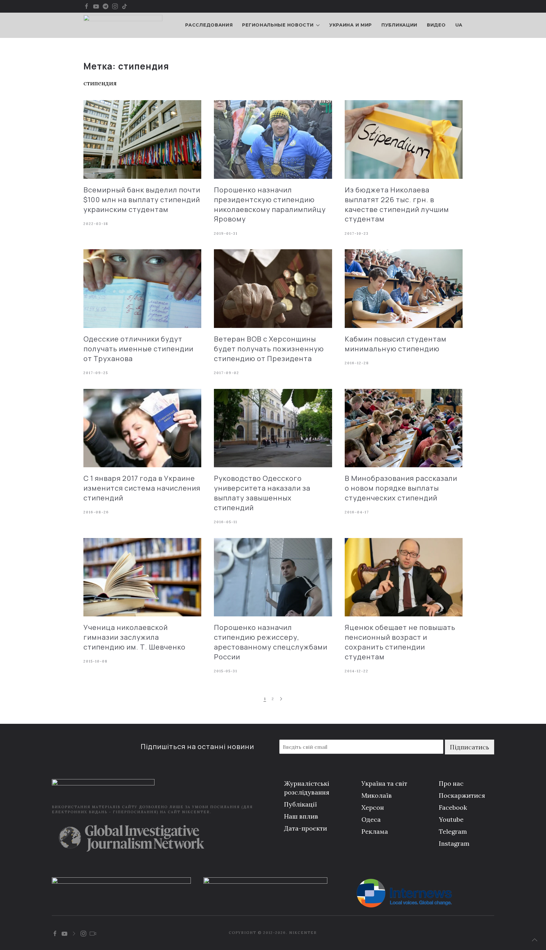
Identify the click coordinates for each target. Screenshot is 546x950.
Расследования (209, 25)
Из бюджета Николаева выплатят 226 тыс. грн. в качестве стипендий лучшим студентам (397, 204)
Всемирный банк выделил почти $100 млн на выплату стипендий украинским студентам (141, 199)
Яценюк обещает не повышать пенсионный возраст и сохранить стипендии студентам (400, 642)
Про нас (451, 783)
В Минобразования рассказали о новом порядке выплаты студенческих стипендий (401, 488)
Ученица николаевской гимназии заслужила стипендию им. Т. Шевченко (134, 637)
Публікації (300, 804)
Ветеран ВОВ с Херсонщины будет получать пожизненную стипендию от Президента (269, 348)
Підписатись (469, 747)
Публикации (399, 25)
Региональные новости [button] (277, 25)
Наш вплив (301, 816)
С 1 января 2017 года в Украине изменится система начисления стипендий (141, 488)
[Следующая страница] (281, 699)
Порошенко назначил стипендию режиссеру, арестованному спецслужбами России (270, 642)
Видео (436, 25)
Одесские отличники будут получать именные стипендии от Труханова (138, 348)
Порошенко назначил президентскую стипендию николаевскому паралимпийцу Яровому (270, 204)
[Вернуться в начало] (122, 25)
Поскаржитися (462, 795)
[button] (535, 940)
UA (459, 25)
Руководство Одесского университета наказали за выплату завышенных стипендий (262, 493)
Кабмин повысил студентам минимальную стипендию (395, 344)
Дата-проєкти (305, 828)
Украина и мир (350, 25)
